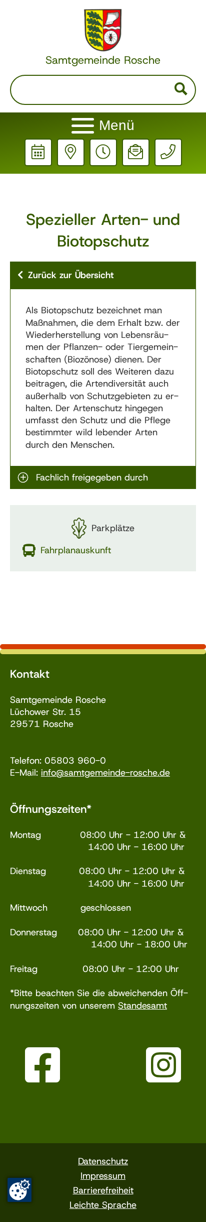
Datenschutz (103, 1161)
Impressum (103, 1176)
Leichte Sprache (103, 1205)
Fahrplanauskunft (75, 550)
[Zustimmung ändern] (20, 1190)
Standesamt (142, 1006)
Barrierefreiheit (103, 1190)
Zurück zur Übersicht (71, 275)
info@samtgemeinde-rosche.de (105, 773)
